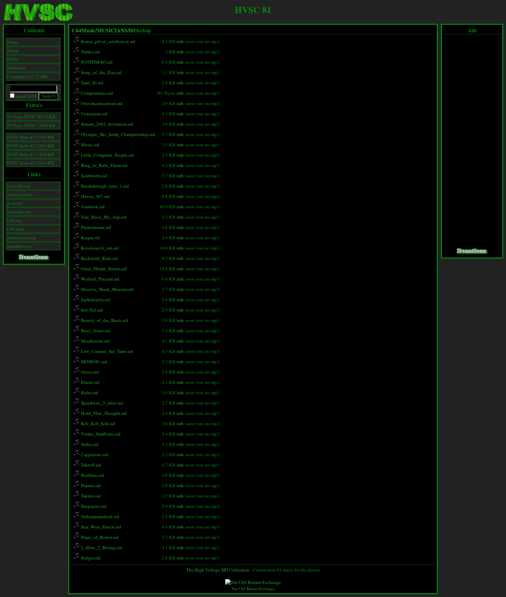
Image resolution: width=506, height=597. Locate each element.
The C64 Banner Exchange (253, 588)
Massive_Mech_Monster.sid (107, 289)
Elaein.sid (89, 382)
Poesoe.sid (90, 485)
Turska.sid (90, 52)
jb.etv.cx (15, 203)
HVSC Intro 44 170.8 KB (30, 163)
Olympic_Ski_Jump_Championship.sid (117, 134)
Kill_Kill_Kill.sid (97, 423)
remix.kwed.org (21, 237)
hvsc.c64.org (19, 186)
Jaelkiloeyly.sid (95, 299)
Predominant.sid (95, 227)
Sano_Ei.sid (91, 83)
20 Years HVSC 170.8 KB (31, 125)
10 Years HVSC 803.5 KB (31, 117)
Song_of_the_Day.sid (101, 72)
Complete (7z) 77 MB (27, 76)
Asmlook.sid (92, 206)
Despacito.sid (93, 506)
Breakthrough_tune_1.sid (104, 186)
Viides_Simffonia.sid (100, 434)
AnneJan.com (19, 194)
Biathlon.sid (92, 475)
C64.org (14, 220)
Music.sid (89, 145)
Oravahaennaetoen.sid (101, 103)
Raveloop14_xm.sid (99, 248)
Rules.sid (89, 392)
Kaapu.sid (90, 237)
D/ (131, 30)
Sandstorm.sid (93, 175)
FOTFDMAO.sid (96, 62)
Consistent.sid (93, 114)
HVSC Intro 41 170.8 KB (30, 137)
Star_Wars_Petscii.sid (100, 527)
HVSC (13, 59)
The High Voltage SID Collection (217, 570)
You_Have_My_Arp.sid (103, 217)
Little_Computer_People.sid (107, 155)
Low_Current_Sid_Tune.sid (106, 351)
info (180, 41)
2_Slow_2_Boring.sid (101, 547)
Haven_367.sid (94, 196)
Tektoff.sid (90, 465)
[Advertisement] (472, 141)
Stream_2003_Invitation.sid (106, 124)
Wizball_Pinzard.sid (99, 279)
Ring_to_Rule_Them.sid (103, 165)
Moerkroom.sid (94, 341)
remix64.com (19, 246)
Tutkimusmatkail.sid (99, 516)
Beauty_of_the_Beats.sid (104, 320)
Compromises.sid (96, 93)
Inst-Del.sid (91, 310)
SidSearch (16, 68)
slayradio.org (19, 212)
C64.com (15, 229)
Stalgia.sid (90, 558)
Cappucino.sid (94, 454)
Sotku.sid (89, 444)
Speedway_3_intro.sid (101, 403)
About (13, 51)
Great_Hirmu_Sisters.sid (103, 268)
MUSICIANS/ (113, 30)
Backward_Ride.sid (99, 258)
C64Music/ (84, 30)
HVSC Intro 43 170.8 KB (30, 154)
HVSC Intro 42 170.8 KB (30, 146)
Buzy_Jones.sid (95, 330)
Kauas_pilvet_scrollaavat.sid (107, 41)
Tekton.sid (90, 496)
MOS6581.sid (93, 361)
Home (12, 42)
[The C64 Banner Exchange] (253, 582)
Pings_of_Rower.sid (99, 537)
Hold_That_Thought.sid (103, 413)
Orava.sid (89, 372)
